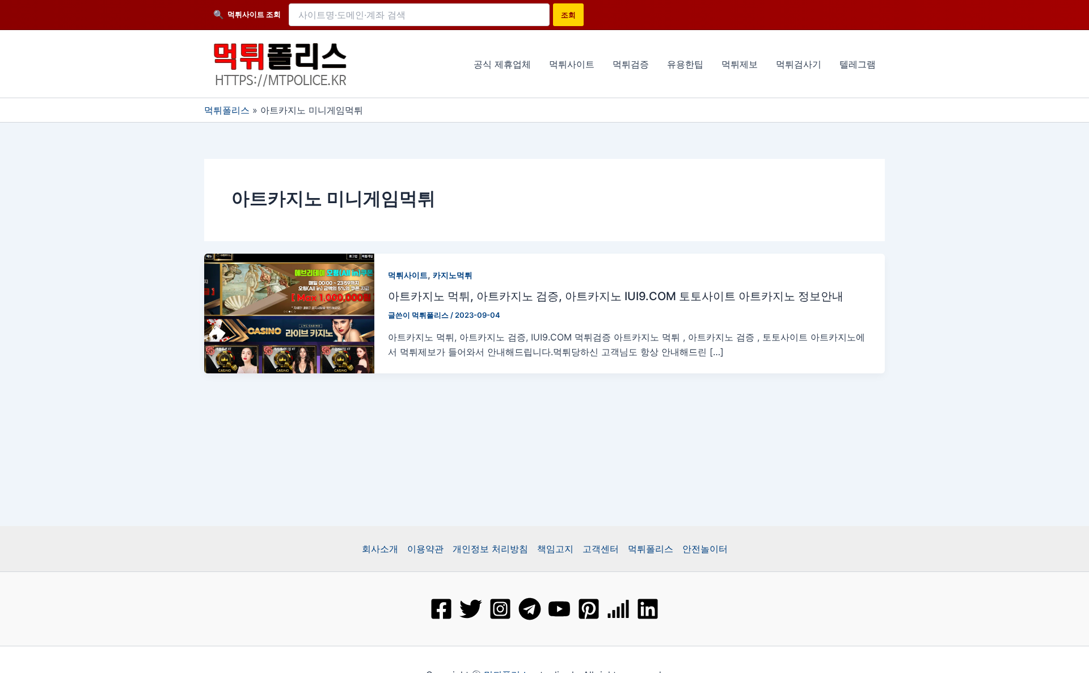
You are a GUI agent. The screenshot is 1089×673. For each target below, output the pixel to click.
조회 (568, 14)
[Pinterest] (588, 609)
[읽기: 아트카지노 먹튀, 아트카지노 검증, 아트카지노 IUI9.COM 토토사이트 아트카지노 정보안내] (289, 312)
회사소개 (380, 548)
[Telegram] (529, 609)
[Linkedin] (647, 609)
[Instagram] (500, 609)
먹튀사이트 (408, 275)
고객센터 (601, 548)
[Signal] (618, 609)
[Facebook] (441, 609)
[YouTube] (559, 609)
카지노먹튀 (452, 275)
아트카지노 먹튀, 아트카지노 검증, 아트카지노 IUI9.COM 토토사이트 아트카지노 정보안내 (615, 296)
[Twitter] (470, 609)
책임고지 (555, 548)
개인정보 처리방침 (490, 548)
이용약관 (425, 548)
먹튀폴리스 (227, 110)
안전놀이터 (705, 548)
